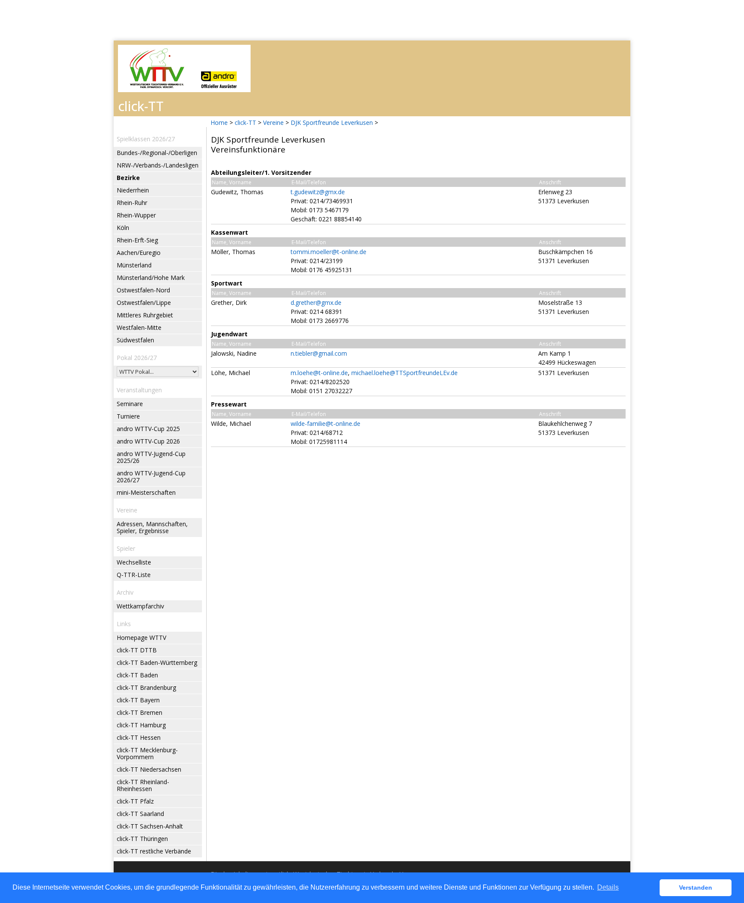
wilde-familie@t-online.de (325, 423)
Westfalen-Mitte (139, 327)
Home (219, 122)
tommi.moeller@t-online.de (328, 252)
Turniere (128, 416)
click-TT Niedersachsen (149, 769)
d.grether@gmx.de (316, 302)
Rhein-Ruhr (132, 203)
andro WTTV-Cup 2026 (148, 441)
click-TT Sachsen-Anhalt (150, 826)
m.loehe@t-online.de (319, 373)
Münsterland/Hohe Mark (151, 277)
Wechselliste (134, 562)
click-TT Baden (137, 675)
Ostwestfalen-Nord (143, 290)
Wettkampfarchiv (140, 606)
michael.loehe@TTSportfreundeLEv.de (404, 373)
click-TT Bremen (139, 712)
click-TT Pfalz (135, 801)
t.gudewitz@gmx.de (318, 192)
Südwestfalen (135, 340)
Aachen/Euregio (139, 252)
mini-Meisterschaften (146, 492)
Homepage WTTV (141, 637)
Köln (123, 227)
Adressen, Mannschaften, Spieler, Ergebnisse (152, 527)
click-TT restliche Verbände (154, 851)
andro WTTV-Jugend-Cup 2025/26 (151, 457)
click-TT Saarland (140, 814)
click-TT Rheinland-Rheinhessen (143, 785)
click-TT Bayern (138, 700)
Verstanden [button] (695, 887)
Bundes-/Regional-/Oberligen (157, 153)
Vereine (273, 122)
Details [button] (608, 887)
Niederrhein (133, 190)
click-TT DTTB (137, 650)
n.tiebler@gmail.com (319, 353)
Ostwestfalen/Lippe (144, 302)
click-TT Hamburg (141, 725)
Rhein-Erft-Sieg (137, 240)
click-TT (245, 122)
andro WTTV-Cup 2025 (148, 429)
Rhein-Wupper (136, 215)
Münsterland (134, 265)
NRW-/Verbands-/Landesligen (157, 165)
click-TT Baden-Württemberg (157, 662)
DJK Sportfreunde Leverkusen (332, 122)
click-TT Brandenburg (146, 687)
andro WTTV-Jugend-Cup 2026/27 (151, 476)
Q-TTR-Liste (134, 575)
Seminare (130, 404)
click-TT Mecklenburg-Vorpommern (147, 753)
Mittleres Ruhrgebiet (145, 315)
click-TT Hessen (139, 737)
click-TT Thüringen (142, 839)
